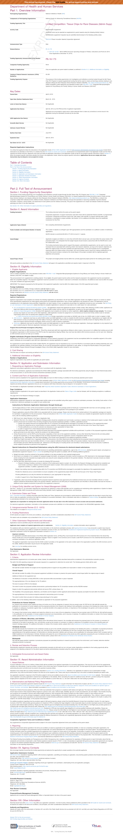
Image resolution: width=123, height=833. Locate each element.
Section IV (107, 153)
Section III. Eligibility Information (21, 172)
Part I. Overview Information (18, 495)
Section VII (53, 531)
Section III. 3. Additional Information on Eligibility (95, 69)
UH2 (47, 39)
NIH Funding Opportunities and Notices (21, 819)
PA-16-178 (49, 49)
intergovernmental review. (34, 509)
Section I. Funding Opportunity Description (24, 169)
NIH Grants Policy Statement (40, 263)
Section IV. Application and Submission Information (26, 174)
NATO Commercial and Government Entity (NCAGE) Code (34, 316)
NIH (63, 13)
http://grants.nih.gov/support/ (30, 758)
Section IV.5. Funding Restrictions (56, 670)
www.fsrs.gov (55, 742)
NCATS (79, 18)
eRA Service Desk (15, 755)
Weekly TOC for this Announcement (20, 817)
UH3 (50, 39)
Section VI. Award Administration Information (25, 177)
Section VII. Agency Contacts (20, 179)
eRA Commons (18, 318)
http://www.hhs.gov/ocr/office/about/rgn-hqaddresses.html (41, 711)
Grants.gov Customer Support (19, 763)
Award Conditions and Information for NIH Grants (82, 675)
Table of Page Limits (70, 391)
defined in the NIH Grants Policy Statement (36, 292)
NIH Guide (60, 2)
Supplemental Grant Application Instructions (22, 382)
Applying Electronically (80, 528)
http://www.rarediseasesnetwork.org (98, 83)
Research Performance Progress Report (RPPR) (24, 736)
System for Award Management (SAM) (24, 311)
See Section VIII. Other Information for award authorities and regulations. (31, 206)
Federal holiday (93, 497)
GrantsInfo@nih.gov (19, 772)
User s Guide (37, 452)
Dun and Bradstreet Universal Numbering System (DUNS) (30, 307)
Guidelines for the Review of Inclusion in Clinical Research (90, 624)
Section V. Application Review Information (24, 176)
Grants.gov (17, 323)
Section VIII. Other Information (21, 181)
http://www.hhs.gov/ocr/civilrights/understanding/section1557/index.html (65, 706)
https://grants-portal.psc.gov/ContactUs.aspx (35, 766)
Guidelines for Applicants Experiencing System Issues (84, 530)
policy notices (29, 803)
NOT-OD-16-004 (54, 51)
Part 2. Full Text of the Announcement (21, 167)
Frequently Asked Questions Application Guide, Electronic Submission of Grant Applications (70, 386)
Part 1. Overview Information (18, 165)
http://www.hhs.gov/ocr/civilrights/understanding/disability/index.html (29, 710)
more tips (17, 546)
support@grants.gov (20, 768)
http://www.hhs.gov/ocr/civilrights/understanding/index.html (26, 708)
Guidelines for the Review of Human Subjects (41, 616)
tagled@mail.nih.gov (19, 786)
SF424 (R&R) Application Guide (61, 150)
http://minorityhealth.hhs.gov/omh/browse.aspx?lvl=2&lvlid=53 (27, 717)
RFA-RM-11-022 (87, 84)
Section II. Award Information (20, 170)
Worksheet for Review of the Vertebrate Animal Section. (77, 635)
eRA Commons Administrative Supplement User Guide (87, 150)
